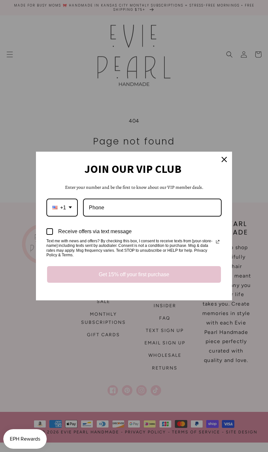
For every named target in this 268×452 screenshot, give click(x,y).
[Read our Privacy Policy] (218, 242)
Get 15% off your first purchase (134, 274)
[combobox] (62, 208)
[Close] (224, 159)
